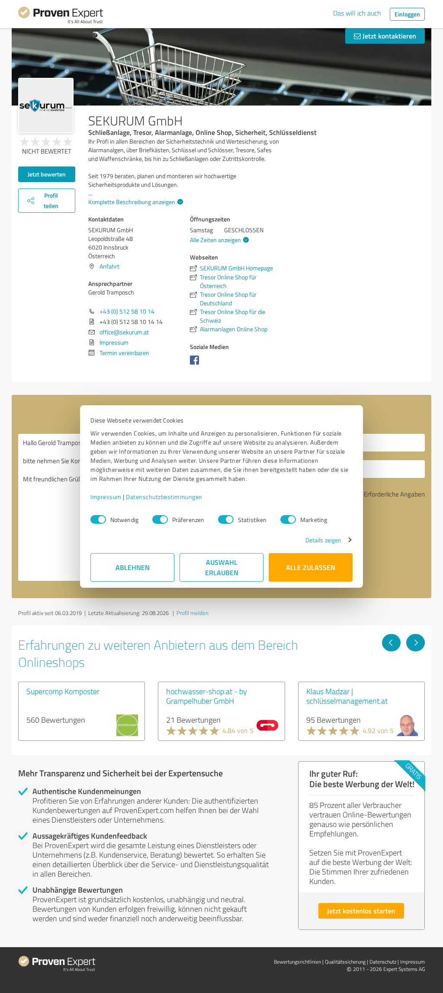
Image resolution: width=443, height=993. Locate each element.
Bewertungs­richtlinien (297, 961)
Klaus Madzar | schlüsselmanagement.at (347, 696)
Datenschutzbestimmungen (164, 497)
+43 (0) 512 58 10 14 (127, 311)
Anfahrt (109, 266)
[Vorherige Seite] (391, 642)
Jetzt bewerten (47, 174)
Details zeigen (323, 540)
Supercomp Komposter (63, 691)
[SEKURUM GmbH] (46, 105)
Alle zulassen (310, 567)
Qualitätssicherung (345, 961)
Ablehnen (133, 567)
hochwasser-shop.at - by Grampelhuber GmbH (206, 696)
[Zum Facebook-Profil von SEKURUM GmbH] (196, 364)
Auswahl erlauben (221, 567)
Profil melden (193, 613)
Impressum (106, 497)
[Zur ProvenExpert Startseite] (60, 16)
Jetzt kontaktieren (388, 36)
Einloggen (407, 14)
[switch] (160, 519)
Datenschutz (382, 961)
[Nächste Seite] (415, 642)
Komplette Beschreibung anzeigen (131, 202)
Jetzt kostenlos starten (361, 911)
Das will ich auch (357, 13)
